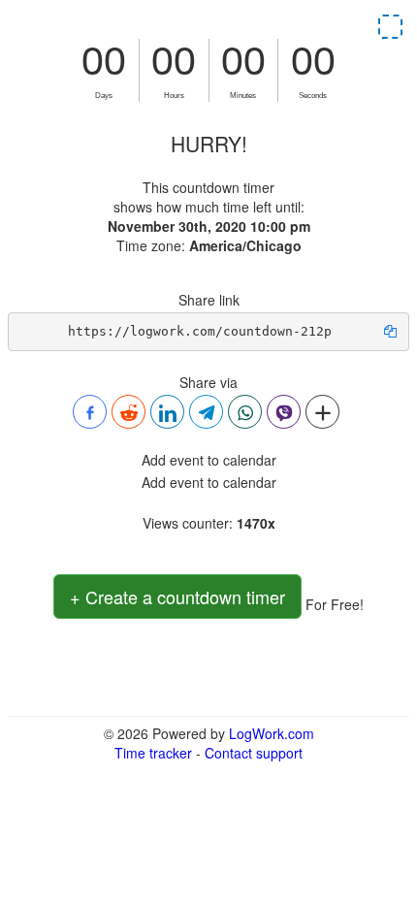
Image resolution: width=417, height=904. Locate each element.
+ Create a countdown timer (177, 596)
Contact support (254, 752)
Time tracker (153, 752)
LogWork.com (271, 733)
